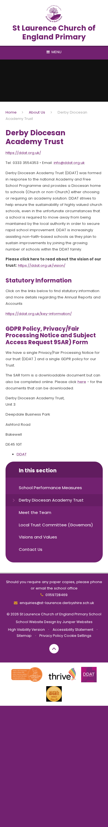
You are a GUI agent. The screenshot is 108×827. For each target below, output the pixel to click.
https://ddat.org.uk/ (23, 152)
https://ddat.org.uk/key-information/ (39, 313)
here (82, 381)
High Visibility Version (26, 629)
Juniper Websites (77, 621)
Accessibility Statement (73, 629)
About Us (37, 112)
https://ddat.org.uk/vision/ (41, 265)
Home (11, 112)
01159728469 (56, 594)
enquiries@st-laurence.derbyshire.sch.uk (57, 602)
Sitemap (24, 635)
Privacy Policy (51, 635)
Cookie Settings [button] (77, 635)
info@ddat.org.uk (69, 162)
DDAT (22, 454)
